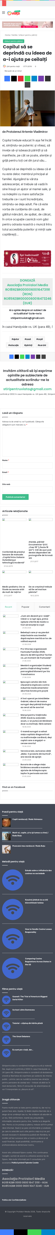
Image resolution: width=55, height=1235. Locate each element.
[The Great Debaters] (6, 1043)
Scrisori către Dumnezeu (23, 1010)
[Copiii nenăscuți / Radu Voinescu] (6, 826)
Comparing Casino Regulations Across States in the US (38, 961)
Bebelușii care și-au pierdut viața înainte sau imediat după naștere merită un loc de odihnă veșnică (36, 637)
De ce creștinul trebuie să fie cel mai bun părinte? (40, 589)
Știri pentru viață (13, 66)
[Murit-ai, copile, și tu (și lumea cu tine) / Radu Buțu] (6, 839)
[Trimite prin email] (48, 78)
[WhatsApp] (27, 78)
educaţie (14, 345)
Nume (5, 460)
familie (14, 35)
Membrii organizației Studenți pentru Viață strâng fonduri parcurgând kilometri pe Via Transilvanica (36, 670)
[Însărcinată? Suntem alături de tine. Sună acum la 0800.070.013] (27, 258)
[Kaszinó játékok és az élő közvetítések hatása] (12, 919)
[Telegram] (34, 78)
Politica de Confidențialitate (14, 1200)
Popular (25, 607)
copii (40, 339)
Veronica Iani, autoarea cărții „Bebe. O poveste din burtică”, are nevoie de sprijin (36, 754)
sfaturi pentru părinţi (28, 35)
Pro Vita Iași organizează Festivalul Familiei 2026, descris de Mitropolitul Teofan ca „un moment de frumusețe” (36, 653)
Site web (6, 484)
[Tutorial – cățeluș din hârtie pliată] (6, 1030)
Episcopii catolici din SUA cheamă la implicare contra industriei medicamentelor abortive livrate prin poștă (35, 686)
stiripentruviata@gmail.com (27, 389)
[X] (14, 78)
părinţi (29, 345)
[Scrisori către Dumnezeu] (6, 1017)
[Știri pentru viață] (13, 12)
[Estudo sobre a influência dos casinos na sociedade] (12, 890)
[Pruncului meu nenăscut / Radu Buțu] (6, 853)
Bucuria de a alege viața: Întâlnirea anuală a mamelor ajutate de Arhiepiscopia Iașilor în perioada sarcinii (35, 769)
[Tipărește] (27, 85)
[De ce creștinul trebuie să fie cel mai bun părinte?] (41, 577)
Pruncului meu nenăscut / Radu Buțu (28, 846)
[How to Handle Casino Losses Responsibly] (12, 949)
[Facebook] (7, 78)
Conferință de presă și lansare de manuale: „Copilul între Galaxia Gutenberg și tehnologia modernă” (13, 557)
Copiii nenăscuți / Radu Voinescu (27, 819)
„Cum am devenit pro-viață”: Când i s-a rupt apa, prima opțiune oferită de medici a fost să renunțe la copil (35, 620)
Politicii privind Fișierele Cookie (25, 1163)
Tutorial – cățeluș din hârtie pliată (27, 1023)
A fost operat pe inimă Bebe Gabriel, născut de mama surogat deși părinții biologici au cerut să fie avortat (36, 703)
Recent (8, 607)
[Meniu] (3, 13)
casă (28, 339)
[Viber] (41, 78)
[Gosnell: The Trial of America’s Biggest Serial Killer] (6, 1003)
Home (7, 35)
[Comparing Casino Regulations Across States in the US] (12, 978)
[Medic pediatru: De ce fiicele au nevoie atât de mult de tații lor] (14, 577)
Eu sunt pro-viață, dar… (22, 1050)
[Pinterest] (21, 78)
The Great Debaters (21, 1036)
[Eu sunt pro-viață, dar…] (6, 1056)
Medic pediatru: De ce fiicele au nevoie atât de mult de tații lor (13, 589)
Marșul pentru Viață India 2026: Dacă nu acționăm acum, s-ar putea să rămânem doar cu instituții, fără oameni (36, 719)
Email (5, 472)
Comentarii (44, 607)
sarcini (42, 345)
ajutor (16, 339)
